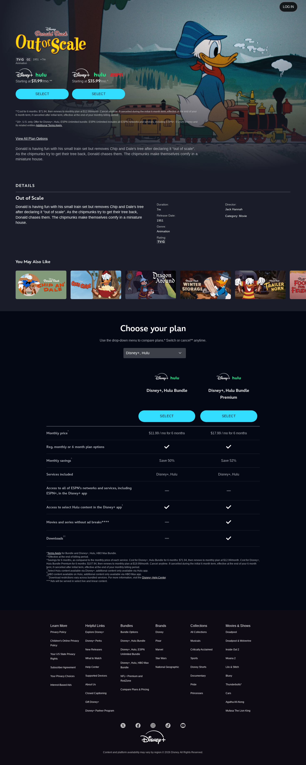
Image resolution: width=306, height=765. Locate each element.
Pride (193, 684)
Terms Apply (54, 553)
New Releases (93, 649)
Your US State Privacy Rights (62, 656)
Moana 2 (231, 658)
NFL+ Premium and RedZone (132, 678)
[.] (123, 725)
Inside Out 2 (232, 649)
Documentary (198, 675)
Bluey (229, 675)
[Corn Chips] (96, 285)
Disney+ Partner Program (99, 710)
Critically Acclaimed (201, 649)
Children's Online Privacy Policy (64, 643)
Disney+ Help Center (154, 577)
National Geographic (167, 667)
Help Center (92, 667)
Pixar (158, 640)
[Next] (298, 284)
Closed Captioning (96, 693)
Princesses (196, 693)
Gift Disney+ (92, 702)
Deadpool (231, 632)
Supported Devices (96, 675)
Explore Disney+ (94, 632)
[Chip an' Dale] (41, 285)
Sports (194, 658)
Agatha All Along (235, 702)
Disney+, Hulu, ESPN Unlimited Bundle (133, 652)
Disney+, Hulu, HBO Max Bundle (135, 665)
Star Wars (161, 658)
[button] (100, 626)
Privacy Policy (58, 632)
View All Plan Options (32, 138)
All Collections (198, 632)
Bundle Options (129, 632)
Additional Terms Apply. (49, 125)
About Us (90, 684)
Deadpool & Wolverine (238, 640)
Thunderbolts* (234, 684)
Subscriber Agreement (63, 667)
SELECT (42, 94)
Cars (228, 693)
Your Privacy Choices (62, 676)
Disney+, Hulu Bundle (133, 640)
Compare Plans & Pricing (135, 689)
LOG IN (288, 7)
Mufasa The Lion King (238, 710)
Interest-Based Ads (61, 684)
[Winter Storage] (205, 285)
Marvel (159, 649)
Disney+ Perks (93, 640)
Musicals (195, 640)
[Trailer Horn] (260, 285)
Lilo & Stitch (232, 667)
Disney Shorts (198, 667)
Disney (159, 632)
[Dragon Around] (150, 285)
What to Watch (93, 658)
